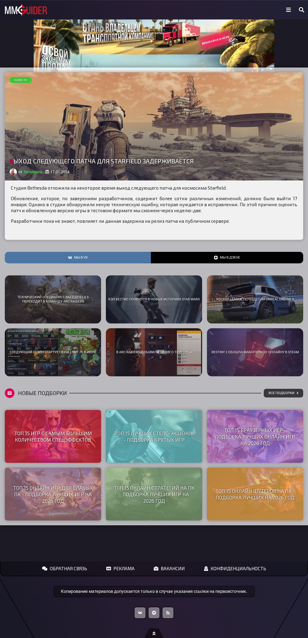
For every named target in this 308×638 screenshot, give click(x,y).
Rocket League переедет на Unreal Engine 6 (255, 299)
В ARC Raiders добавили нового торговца (154, 352)
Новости (20, 80)
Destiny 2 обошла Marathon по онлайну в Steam (255, 352)
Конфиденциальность (238, 568)
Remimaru (33, 172)
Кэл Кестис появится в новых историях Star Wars (154, 299)
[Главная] (26, 10)
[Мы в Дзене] (154, 613)
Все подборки (281, 393)
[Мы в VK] (140, 613)
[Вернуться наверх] (154, 633)
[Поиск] (301, 9)
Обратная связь (68, 568)
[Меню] (288, 9)
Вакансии (173, 568)
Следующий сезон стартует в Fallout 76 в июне (53, 352)
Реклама (124, 568)
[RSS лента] (168, 613)
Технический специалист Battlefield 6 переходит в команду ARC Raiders (53, 299)
